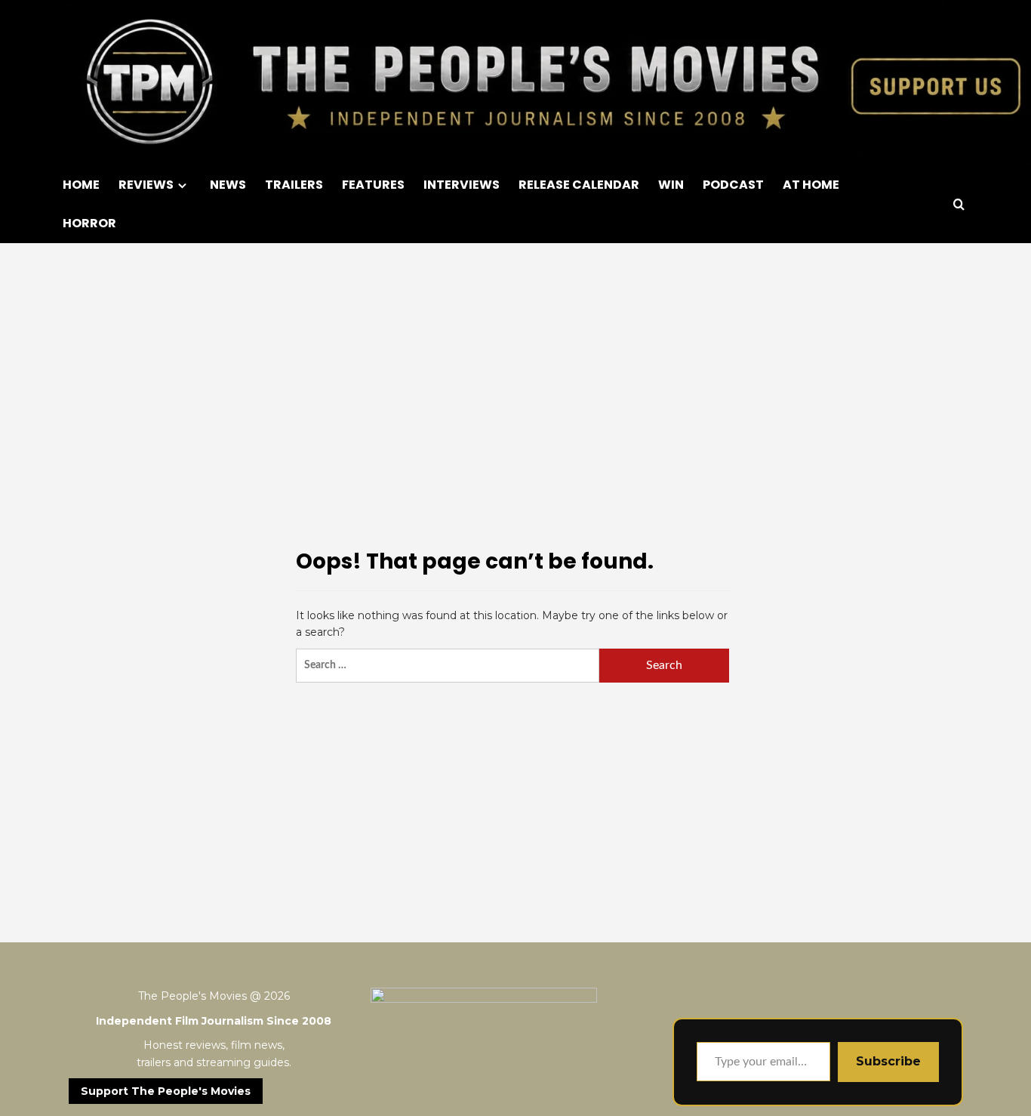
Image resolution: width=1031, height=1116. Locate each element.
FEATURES (373, 184)
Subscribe (888, 1061)
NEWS (228, 184)
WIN (671, 184)
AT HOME (811, 184)
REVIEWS (146, 184)
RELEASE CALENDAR (579, 184)
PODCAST (733, 184)
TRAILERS (294, 184)
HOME (81, 184)
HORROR (89, 223)
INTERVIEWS (461, 184)
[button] (958, 204)
